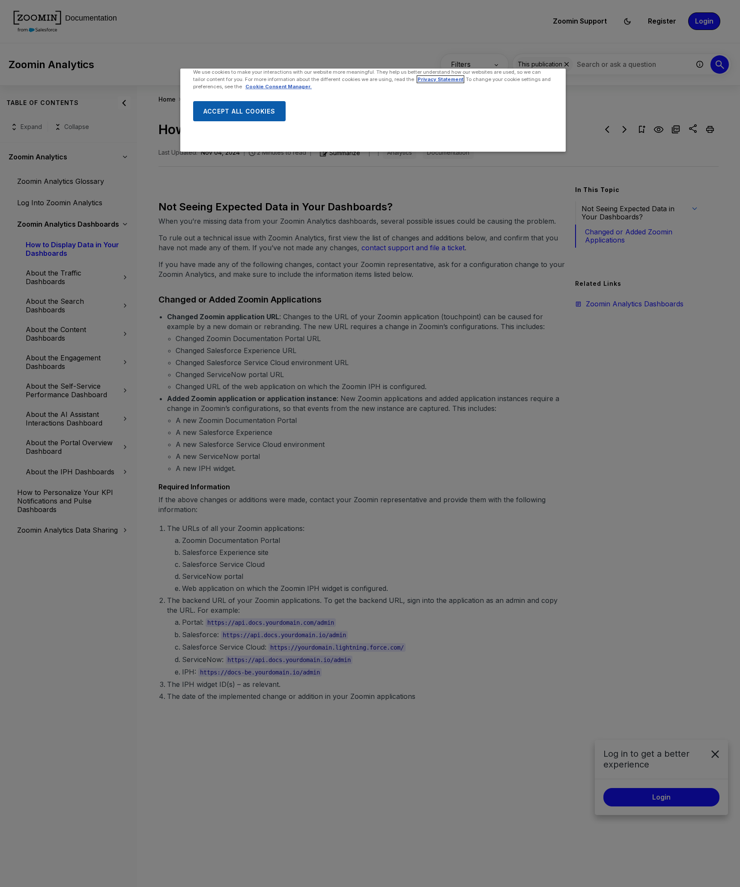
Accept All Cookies (239, 111)
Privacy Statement (440, 79)
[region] (373, 110)
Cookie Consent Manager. (278, 87)
